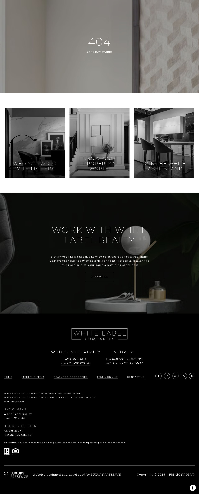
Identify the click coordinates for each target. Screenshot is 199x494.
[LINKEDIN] (175, 376)
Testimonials (107, 377)
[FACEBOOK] (158, 376)
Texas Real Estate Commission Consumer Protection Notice (43, 393)
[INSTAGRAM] (167, 376)
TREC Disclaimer (14, 401)
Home (8, 377)
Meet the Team (33, 377)
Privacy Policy (182, 474)
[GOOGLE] (192, 376)
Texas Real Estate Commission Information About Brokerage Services (49, 397)
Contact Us (135, 377)
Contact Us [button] (99, 276)
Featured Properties (71, 377)
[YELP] (184, 376)
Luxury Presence (106, 474)
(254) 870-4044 (75, 359)
